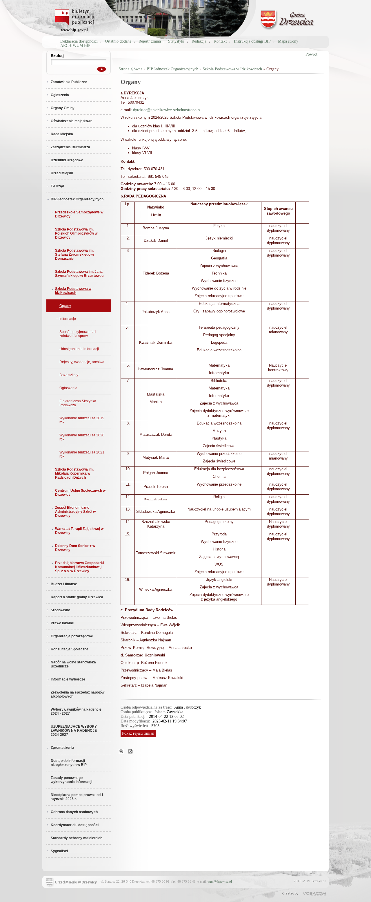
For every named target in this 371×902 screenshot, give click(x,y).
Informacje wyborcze (68, 679)
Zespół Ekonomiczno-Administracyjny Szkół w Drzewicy (75, 512)
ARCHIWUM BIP (75, 45)
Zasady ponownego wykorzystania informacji (71, 780)
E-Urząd (57, 186)
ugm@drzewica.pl (220, 881)
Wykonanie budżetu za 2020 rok (81, 437)
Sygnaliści (59, 851)
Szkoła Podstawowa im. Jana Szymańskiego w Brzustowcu (79, 274)
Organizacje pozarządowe (72, 636)
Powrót (311, 54)
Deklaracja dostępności (79, 41)
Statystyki (176, 41)
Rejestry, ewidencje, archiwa (81, 362)
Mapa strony (288, 41)
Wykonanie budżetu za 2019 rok (81, 420)
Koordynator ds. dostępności (75, 825)
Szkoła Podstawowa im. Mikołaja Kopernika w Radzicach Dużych (74, 473)
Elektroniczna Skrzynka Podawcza (77, 403)
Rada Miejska (62, 134)
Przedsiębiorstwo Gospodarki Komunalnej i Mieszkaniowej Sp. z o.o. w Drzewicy (79, 567)
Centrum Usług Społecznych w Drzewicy (80, 492)
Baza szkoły (68, 375)
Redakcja (199, 41)
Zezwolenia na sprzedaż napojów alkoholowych (77, 694)
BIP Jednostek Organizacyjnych (77, 199)
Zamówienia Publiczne (69, 82)
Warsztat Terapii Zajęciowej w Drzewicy (79, 531)
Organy (65, 306)
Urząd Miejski (62, 173)
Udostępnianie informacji (79, 349)
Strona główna (130, 69)
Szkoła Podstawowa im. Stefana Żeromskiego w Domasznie (74, 254)
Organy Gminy (62, 108)
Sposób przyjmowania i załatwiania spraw (77, 334)
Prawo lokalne (62, 623)
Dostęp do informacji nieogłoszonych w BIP (69, 763)
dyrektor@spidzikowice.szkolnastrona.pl (167, 110)
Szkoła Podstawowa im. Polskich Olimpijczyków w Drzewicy (76, 233)
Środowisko (60, 610)
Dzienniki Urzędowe (67, 160)
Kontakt (220, 41)
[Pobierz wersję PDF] (130, 751)
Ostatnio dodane (118, 41)
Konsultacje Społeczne (69, 649)
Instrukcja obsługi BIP (252, 41)
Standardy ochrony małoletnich (76, 838)
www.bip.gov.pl (74, 30)
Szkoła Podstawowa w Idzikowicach (73, 291)
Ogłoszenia (60, 95)
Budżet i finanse (64, 584)
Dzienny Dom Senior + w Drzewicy (75, 548)
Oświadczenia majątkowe (71, 121)
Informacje (67, 319)
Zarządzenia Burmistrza (70, 147)
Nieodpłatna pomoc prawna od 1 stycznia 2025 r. (77, 797)
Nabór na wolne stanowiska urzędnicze (73, 664)
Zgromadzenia (62, 748)
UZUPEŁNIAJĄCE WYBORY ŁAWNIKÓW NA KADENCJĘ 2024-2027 (74, 730)
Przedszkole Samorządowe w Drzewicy (79, 214)
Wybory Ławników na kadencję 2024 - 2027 (76, 711)
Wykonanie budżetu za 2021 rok (81, 454)
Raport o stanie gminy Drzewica (77, 597)
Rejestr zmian (150, 41)
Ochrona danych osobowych (74, 812)
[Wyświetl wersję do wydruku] (121, 751)
